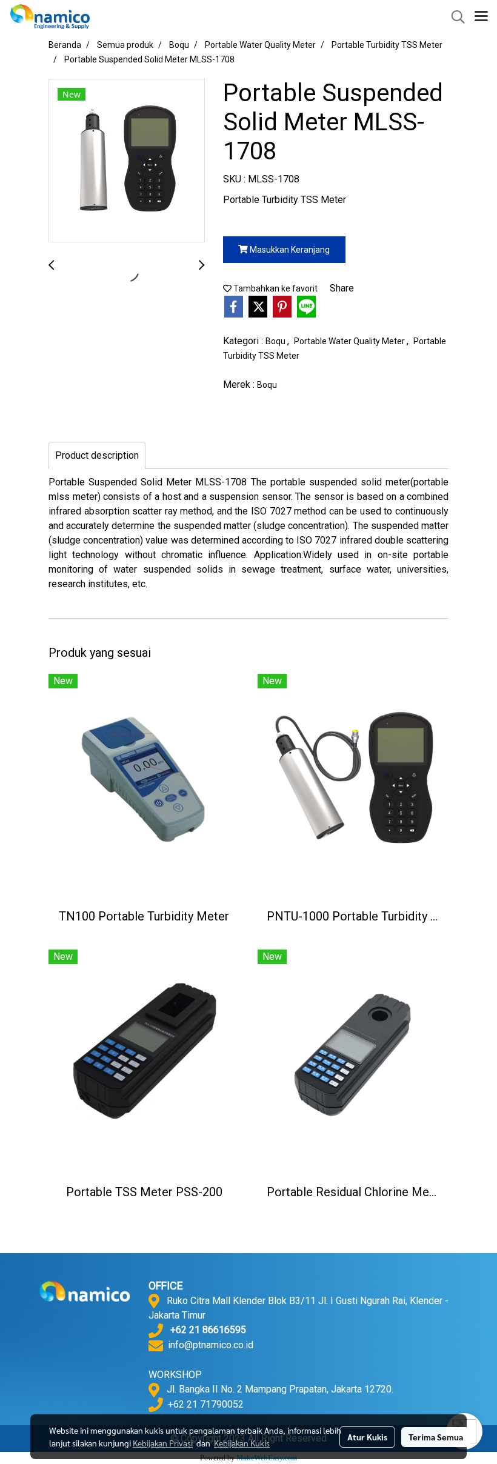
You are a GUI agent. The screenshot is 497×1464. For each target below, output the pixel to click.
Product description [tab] (97, 455)
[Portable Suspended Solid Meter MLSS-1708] (126, 161)
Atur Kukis (367, 1436)
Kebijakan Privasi (163, 1442)
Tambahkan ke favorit (275, 288)
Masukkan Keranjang (289, 250)
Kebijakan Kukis (242, 1442)
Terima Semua (436, 1436)
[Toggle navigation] (481, 17)
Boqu (276, 341)
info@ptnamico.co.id (210, 1345)
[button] (454, 17)
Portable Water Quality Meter (350, 341)
